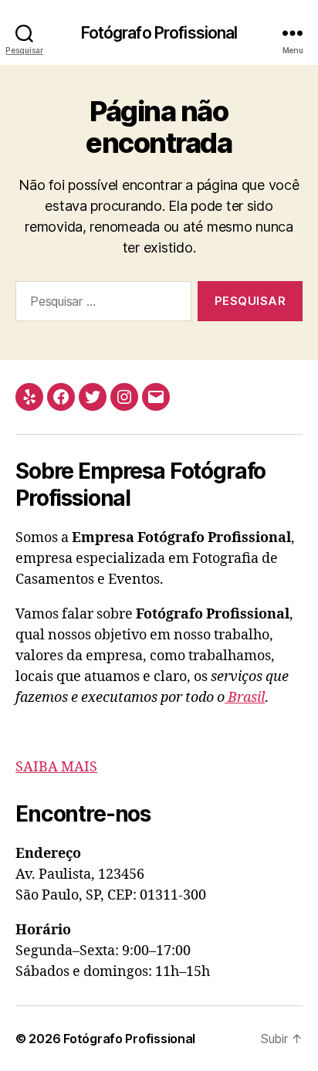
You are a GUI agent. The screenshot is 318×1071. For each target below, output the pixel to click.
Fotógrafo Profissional (159, 33)
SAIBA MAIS (56, 767)
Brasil (245, 698)
